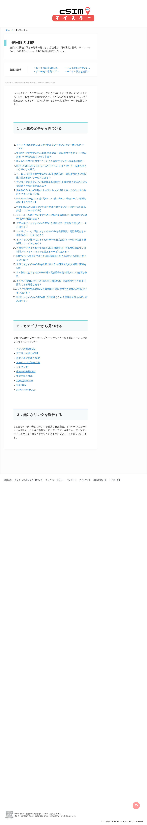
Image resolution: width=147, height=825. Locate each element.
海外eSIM (21, 385)
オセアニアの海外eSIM (28, 358)
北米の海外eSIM (24, 380)
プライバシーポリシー (55, 480)
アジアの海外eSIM (25, 349)
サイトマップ (84, 480)
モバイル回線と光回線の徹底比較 (77, 71)
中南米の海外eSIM (25, 371)
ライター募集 (114, 480)
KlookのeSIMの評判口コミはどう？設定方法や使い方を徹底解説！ (50, 161)
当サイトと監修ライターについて (29, 480)
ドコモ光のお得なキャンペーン (77, 68)
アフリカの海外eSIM (27, 353)
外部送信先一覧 (99, 480)
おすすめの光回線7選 (47, 68)
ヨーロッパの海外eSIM (28, 362)
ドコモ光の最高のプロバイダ (46, 71)
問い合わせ (71, 480)
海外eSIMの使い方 (25, 389)
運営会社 (8, 480)
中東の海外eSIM (24, 376)
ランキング (22, 367)
